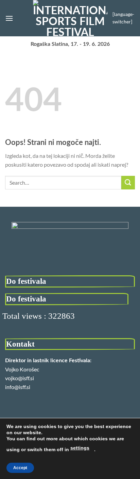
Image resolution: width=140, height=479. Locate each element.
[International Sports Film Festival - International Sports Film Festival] (70, 18)
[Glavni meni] (9, 18)
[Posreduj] (128, 182)
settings (79, 447)
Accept (20, 467)
